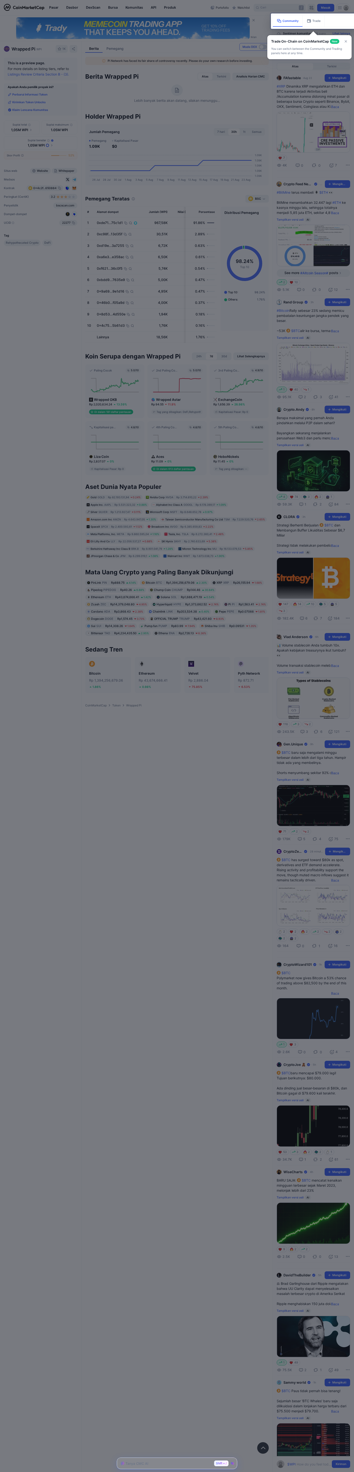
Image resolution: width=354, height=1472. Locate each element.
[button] (346, 41)
